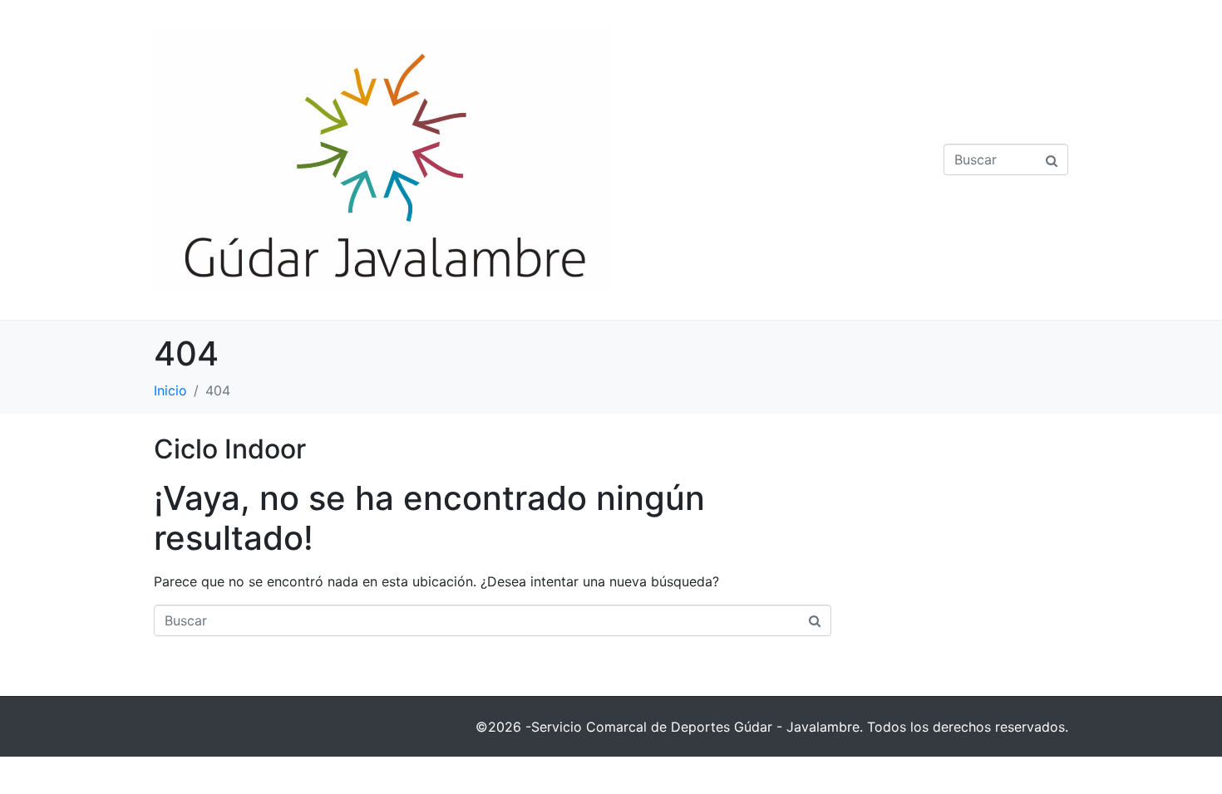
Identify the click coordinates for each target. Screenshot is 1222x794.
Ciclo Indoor (230, 449)
